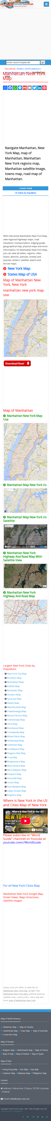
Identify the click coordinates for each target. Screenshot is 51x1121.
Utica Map (12, 723)
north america (32, 68)
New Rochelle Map (16, 707)
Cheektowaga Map (16, 711)
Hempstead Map (15, 740)
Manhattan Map (15, 682)
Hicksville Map (14, 778)
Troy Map (12, 757)
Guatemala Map (10, 1030)
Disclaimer (18, 1111)
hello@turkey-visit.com (20, 1099)
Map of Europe (7, 1041)
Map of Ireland (22, 1054)
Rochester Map (15, 690)
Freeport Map (14, 774)
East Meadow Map (16, 786)
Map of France (41, 1050)
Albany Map (13, 702)
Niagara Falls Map (16, 753)
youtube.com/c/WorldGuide (22, 842)
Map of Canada (26, 1027)
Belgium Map (9, 1050)
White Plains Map (16, 736)
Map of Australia (40, 1030)
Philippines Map (40, 1073)
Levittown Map (14, 744)
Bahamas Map (9, 1027)
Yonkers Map (14, 694)
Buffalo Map (13, 686)
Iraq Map (34, 1069)
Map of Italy (8, 1054)
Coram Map (13, 782)
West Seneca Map (16, 765)
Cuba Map (25, 1030)
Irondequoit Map (15, 749)
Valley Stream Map (16, 790)
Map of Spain (38, 1054)
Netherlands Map (25, 1050)
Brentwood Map (15, 728)
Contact (4, 1080)
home (20, 68)
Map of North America (11, 1018)
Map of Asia (6, 1061)
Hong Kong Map (10, 1069)
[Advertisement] (25, 34)
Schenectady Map (16, 719)
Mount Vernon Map (17, 715)
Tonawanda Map (15, 732)
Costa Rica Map (10, 1034)
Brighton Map (14, 795)
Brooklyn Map (14, 677)
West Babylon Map (16, 769)
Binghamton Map (16, 761)
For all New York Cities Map (21, 885)
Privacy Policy (6, 1111)
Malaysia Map (24, 1073)
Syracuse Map (14, 698)
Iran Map (24, 1069)
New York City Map (17, 673)
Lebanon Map (9, 1073)
